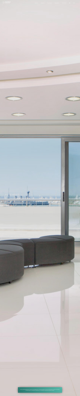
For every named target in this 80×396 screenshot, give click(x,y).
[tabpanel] (40, 198)
